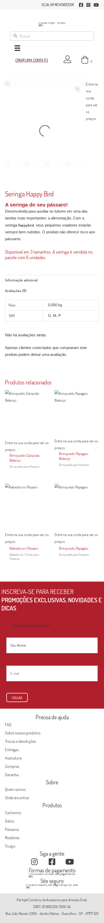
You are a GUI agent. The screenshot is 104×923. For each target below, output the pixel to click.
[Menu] (17, 48)
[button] (34, 862)
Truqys (10, 846)
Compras (12, 766)
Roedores (12, 837)
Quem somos (15, 789)
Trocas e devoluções (20, 741)
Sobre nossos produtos (22, 732)
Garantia (12, 774)
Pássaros (12, 829)
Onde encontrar (17, 797)
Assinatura (13, 758)
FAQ (8, 724)
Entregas (12, 749)
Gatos (9, 821)
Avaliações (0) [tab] (15, 290)
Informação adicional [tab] (21, 280)
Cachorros (13, 812)
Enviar (17, 697)
